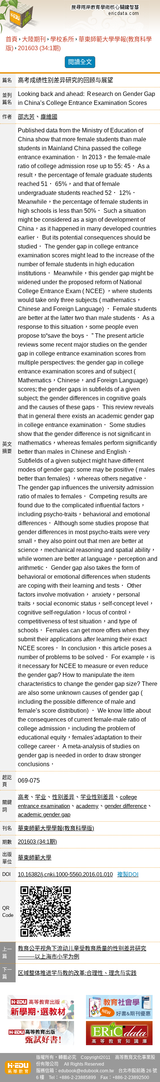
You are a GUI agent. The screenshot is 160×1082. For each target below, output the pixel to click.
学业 (40, 797)
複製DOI (127, 874)
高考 (23, 797)
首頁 (11, 39)
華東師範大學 (34, 857)
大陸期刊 (34, 39)
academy (87, 806)
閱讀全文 (80, 62)
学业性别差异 (97, 797)
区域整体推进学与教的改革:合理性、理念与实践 (77, 973)
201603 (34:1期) (39, 48)
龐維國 (49, 116)
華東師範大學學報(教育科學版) (56, 828)
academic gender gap (44, 814)
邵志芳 (26, 116)
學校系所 (62, 39)
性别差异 (63, 797)
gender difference (126, 806)
